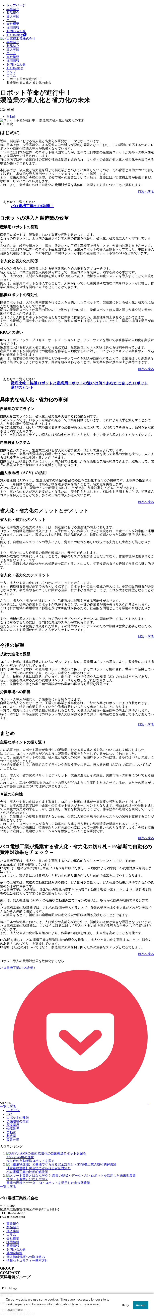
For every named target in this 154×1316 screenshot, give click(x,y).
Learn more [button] (14, 1309)
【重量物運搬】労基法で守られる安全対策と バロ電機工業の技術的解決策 (38, 1169)
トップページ (16, 5)
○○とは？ (13, 1110)
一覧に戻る (8, 1106)
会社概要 (12, 23)
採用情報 (12, 27)
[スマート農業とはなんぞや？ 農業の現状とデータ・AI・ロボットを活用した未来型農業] (71, 1175)
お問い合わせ (16, 31)
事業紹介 (12, 9)
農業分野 (12, 1139)
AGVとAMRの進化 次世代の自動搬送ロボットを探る (30, 1158)
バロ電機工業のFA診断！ (32, 206)
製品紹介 (12, 12)
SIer (9, 1114)
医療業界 (12, 1125)
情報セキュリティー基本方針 (27, 1260)
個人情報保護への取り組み (25, 1257)
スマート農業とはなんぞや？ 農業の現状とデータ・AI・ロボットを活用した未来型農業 (48, 1180)
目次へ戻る (146, 191)
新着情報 (12, 1245)
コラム (11, 20)
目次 (10, 124)
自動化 (11, 116)
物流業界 (12, 1128)
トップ (11, 71)
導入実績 (12, 16)
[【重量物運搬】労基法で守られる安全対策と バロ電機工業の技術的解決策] (61, 1164)
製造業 (11, 1136)
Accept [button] (141, 1305)
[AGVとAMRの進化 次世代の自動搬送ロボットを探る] (46, 1153)
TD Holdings (14, 35)
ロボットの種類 (17, 1117)
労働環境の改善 (17, 1121)
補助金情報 (14, 1253)
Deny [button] (125, 1305)
